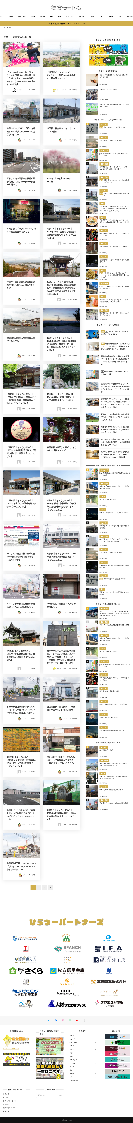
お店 (51, 16)
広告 (119, 16)
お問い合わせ (73, 1081)
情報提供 (6, 1094)
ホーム (71, 1035)
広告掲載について (9, 1108)
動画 (59, 16)
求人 (102, 16)
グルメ (33, 16)
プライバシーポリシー (10, 1101)
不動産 (111, 16)
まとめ (42, 16)
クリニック (69, 16)
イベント (81, 16)
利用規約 (6, 1097)
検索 (60, 1095)
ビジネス (92, 16)
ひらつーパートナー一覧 (11, 1049)
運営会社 (6, 1104)
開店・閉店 (21, 16)
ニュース (10, 16)
